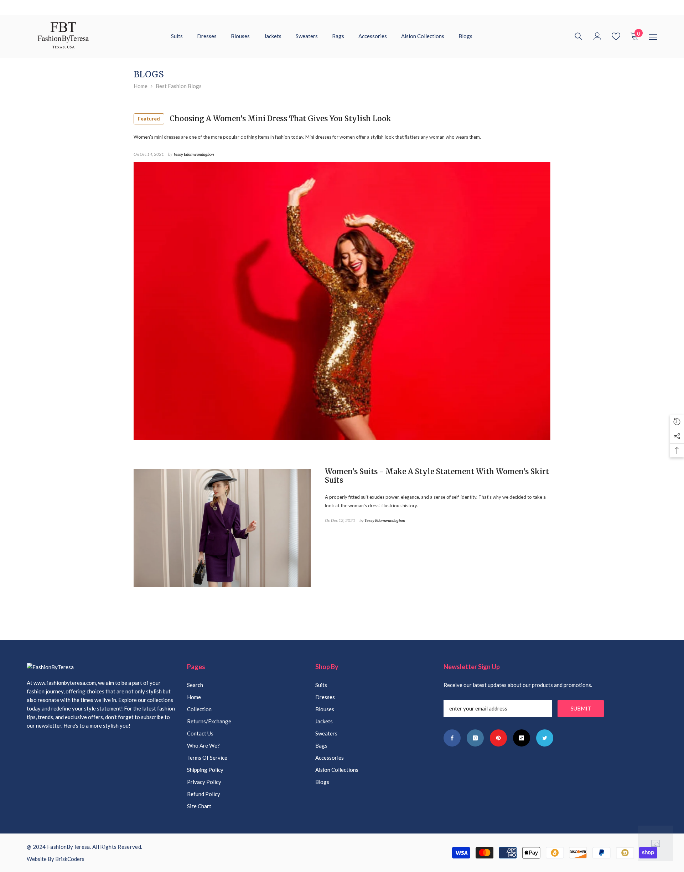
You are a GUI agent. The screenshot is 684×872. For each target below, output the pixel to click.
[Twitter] (544, 738)
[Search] (578, 36)
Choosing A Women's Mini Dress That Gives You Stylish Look (264, 118)
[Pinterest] (498, 738)
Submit (581, 708)
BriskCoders (69, 859)
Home (140, 86)
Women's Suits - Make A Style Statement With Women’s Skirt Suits (437, 475)
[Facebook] (452, 738)
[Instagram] (475, 738)
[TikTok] (521, 738)
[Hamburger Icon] (653, 37)
